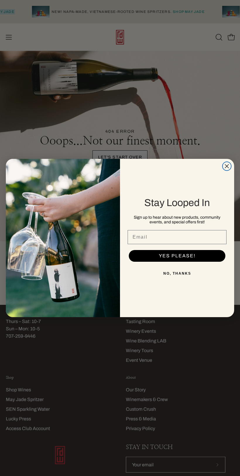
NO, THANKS (177, 273)
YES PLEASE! (177, 255)
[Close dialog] (226, 166)
